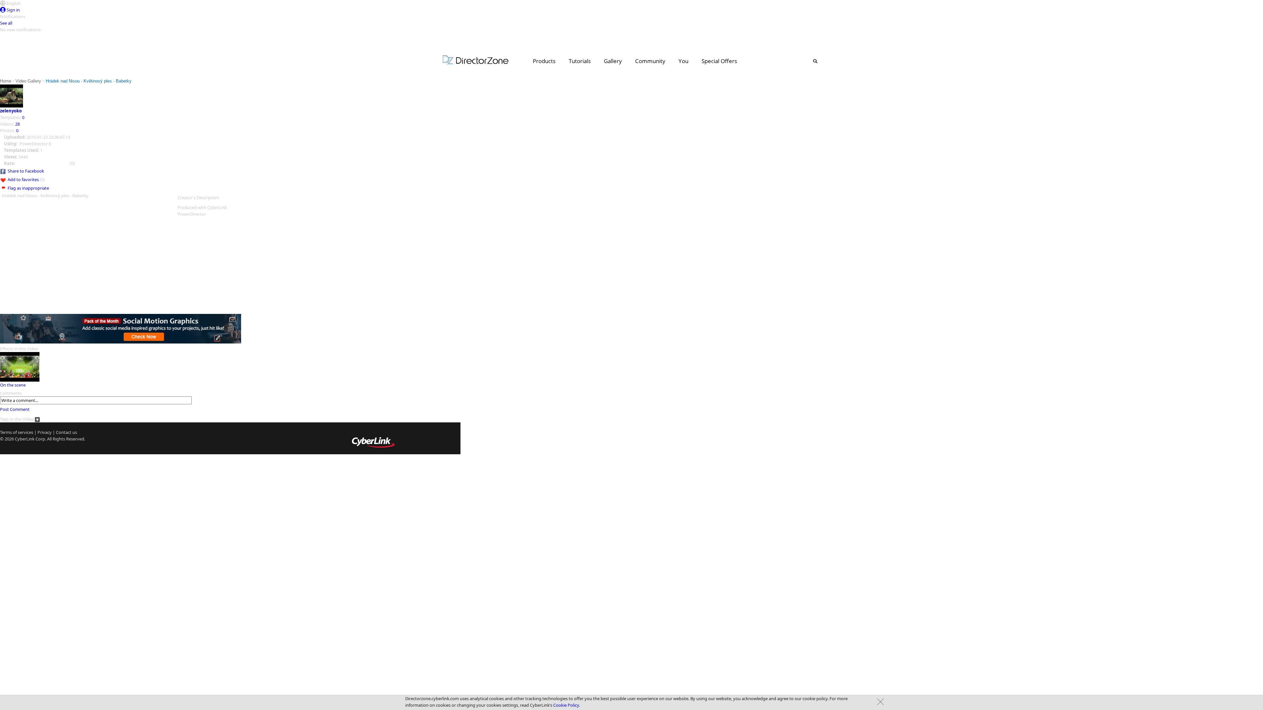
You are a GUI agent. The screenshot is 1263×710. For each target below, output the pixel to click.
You (683, 61)
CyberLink (25, 439)
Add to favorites (23, 179)
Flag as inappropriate (28, 188)
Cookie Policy (566, 705)
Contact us (66, 432)
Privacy (44, 432)
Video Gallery (28, 81)
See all (6, 23)
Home (5, 81)
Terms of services (16, 432)
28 (17, 124)
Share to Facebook (26, 171)
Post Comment (15, 409)
